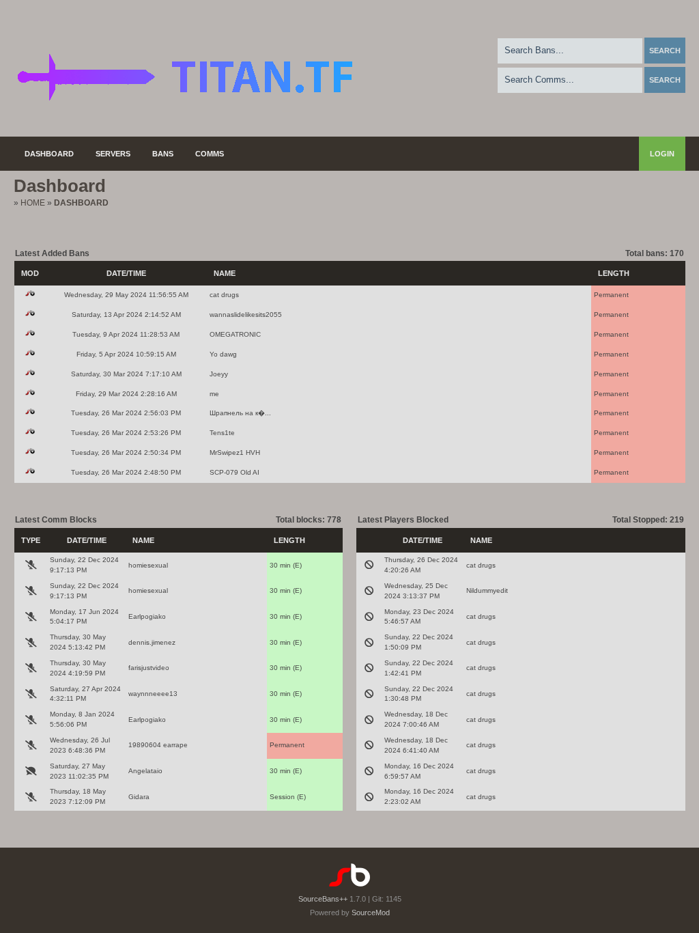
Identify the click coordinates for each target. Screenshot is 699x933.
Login (662, 154)
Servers (113, 154)
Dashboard (49, 154)
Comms (209, 154)
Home (32, 203)
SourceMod (371, 912)
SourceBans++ (322, 899)
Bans (162, 154)
